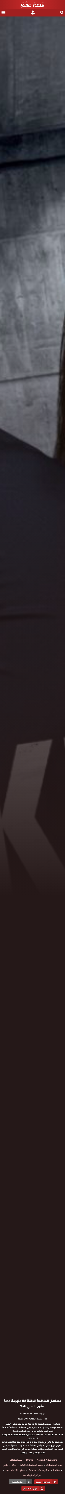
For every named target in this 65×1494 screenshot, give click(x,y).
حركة (14, 1465)
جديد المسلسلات (54, 1465)
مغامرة (56, 1470)
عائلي (5, 1465)
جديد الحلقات (16, 1460)
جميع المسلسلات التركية (31, 1465)
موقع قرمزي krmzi (32, 1475)
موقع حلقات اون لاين (15, 1470)
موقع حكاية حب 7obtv (39, 1470)
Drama (29, 1460)
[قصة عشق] (32, 4)
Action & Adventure (47, 1460)
